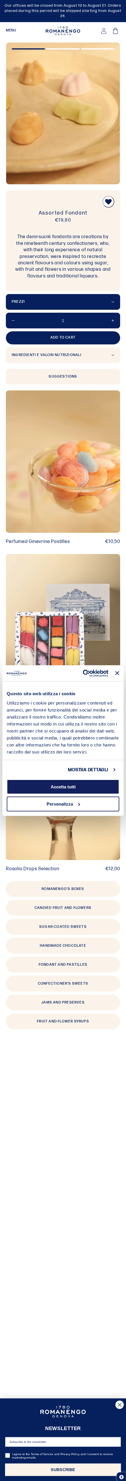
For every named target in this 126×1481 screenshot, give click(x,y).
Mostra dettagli (88, 770)
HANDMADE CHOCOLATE (63, 946)
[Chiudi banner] (117, 673)
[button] (11, 31)
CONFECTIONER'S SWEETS (63, 983)
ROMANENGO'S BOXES (63, 889)
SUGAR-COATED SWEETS (63, 927)
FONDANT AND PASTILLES (63, 964)
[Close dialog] (119, 1404)
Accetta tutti (63, 786)
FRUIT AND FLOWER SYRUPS (63, 1021)
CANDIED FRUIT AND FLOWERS (63, 908)
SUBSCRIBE (63, 1470)
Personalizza (60, 803)
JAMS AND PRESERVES (63, 1002)
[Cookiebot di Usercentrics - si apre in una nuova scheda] (82, 673)
